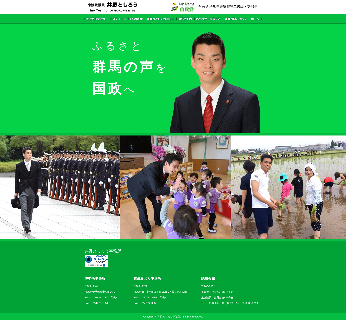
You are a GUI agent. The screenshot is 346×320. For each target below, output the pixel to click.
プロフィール (118, 18)
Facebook (136, 18)
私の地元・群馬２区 (208, 18)
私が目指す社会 (95, 18)
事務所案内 (185, 18)
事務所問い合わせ (236, 18)
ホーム (255, 18)
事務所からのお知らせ (160, 18)
